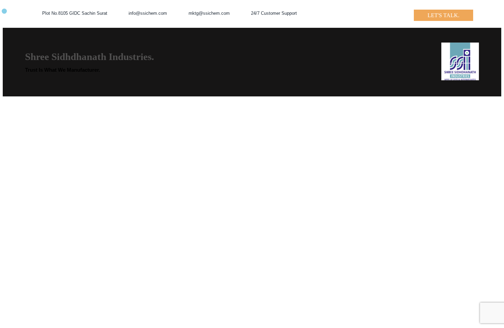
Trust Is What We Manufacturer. (62, 70)
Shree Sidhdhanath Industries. (89, 56)
